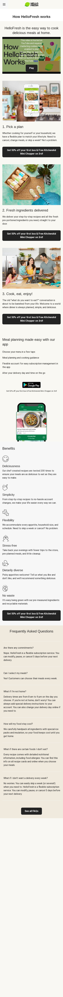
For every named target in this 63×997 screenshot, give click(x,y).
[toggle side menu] (4, 4)
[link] (31, 811)
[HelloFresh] (31, 4)
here (36, 61)
